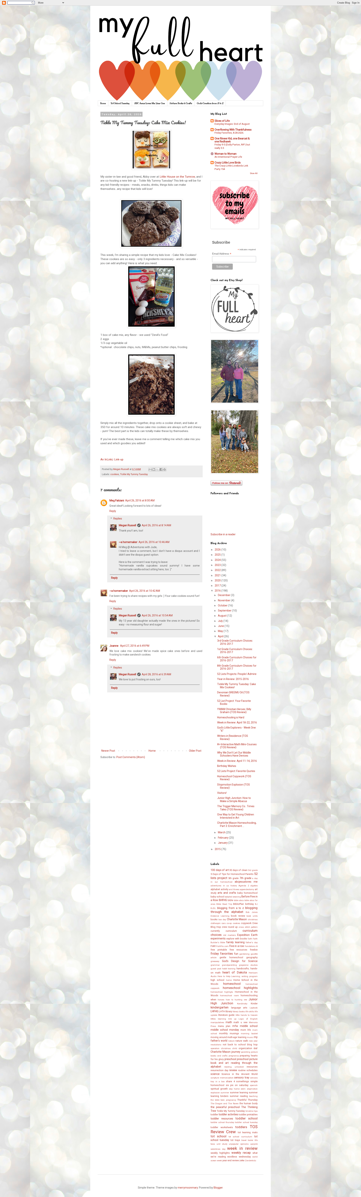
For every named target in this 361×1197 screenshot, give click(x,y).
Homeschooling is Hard (230, 717)
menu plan (224, 1026)
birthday (249, 904)
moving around (219, 1037)
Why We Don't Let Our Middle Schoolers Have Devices (234, 754)
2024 (218, 559)
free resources (238, 949)
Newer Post (108, 750)
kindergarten (219, 1007)
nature (231, 1041)
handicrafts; (243, 968)
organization (245, 1048)
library (228, 1011)
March (222, 832)
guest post (216, 968)
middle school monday (225, 1029)
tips (256, 1111)
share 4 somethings (237, 1081)
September (225, 610)
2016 (218, 590)
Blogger (218, 1187)
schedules (252, 1070)
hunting (238, 1000)
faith (250, 939)
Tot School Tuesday (120, 103)
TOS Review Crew (234, 1129)
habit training (229, 968)
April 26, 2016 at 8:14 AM (156, 525)
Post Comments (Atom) (130, 757)
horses (221, 1000)
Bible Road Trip (224, 904)
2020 (218, 580)
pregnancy (234, 1056)
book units (252, 916)
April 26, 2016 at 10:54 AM (157, 615)
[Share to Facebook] (161, 469)
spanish (254, 1085)
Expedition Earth (247, 934)
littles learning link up (224, 1019)
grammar (215, 965)
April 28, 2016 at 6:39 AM (156, 674)
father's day (252, 942)
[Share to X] (157, 469)
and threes (234, 889)
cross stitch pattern (248, 927)
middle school (249, 1025)
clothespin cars (218, 923)
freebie (254, 949)
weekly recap (241, 1152)
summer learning (239, 1092)
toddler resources (222, 1118)
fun (236, 953)
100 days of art (220, 870)
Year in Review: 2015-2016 (233, 679)
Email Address (221, 254)
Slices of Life (222, 120)
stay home (234, 1089)
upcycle (254, 1144)
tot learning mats (248, 1132)
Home (103, 103)
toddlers (241, 1127)
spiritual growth (219, 1088)
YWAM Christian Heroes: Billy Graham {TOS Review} (234, 711)
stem (243, 1089)
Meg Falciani (116, 500)
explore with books (236, 938)
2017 (218, 585)
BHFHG (223, 900)
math (229, 1022)
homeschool (232, 984)
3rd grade (253, 870)
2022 (218, 570)
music (250, 1037)
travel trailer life (249, 1140)
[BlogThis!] (154, 469)
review (233, 1070)
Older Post (195, 750)
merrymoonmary (188, 1187)
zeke (241, 1160)
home (229, 980)
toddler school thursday (222, 1122)
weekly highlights (220, 1152)
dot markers (229, 935)
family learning (235, 942)
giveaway (215, 961)
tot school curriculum (240, 1136)
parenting (245, 1052)
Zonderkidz (250, 1160)
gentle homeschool (231, 957)
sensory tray (241, 1077)
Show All (254, 173)
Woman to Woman (226, 153)
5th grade (233, 878)
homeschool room (229, 995)
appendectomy (247, 889)
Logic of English (248, 1019)
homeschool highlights (240, 988)
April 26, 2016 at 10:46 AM (154, 542)
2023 (218, 565)
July (220, 620)
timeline (249, 1111)
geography (252, 957)
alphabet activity (219, 889)
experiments (218, 938)
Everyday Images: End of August (232, 123)
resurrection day (219, 1070)
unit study (222, 1144)
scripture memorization (222, 1078)
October (223, 605)
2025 (218, 554)
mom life (245, 1029)
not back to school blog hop (240, 1044)
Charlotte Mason (237, 919)
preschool (230, 1059)
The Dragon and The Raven (225, 1103)
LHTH (222, 1011)
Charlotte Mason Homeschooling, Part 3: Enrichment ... (236, 824)
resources (252, 1066)
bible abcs (239, 900)
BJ (256, 904)
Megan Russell (127, 525)
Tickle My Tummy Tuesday (134, 474)
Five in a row (236, 946)
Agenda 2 (243, 885)
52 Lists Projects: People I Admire (236, 673)
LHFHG (214, 1011)
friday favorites (222, 953)
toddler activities (228, 1114)
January (223, 842)
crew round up (230, 927)
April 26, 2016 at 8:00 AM (140, 500)
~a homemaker (128, 542)
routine (242, 1070)
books (214, 919)
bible (230, 900)
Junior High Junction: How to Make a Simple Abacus (234, 799)
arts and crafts (227, 892)
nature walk (241, 1040)
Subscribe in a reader (223, 534)
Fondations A (251, 946)
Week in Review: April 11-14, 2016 (237, 760)
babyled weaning (233, 897)
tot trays (235, 1140)
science (215, 1073)
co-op (229, 923)
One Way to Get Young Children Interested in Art (235, 816)
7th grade (245, 878)
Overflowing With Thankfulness (233, 129)
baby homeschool (247, 892)
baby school (217, 896)
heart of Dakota (234, 972)
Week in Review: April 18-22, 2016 (237, 722)
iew (245, 1000)
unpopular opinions (239, 1144)
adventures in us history (224, 885)
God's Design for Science (240, 961)
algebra (254, 885)
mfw (235, 1025)
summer (225, 1092)
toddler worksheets (222, 1127)
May (221, 631)
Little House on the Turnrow (177, 176)
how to (229, 1000)
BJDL (213, 908)
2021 (218, 575)
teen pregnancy (228, 1100)
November (224, 600)
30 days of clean (238, 870)
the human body (249, 1103)
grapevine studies (248, 965)
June (221, 625)
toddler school (246, 1118)
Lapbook (254, 1008)
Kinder (254, 1003)
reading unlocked (234, 1067)
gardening (244, 954)
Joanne (114, 645)
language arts (239, 1007)
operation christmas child (224, 1048)
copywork (246, 923)
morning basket (249, 1033)
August (222, 615)
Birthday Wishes (226, 765)
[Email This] (150, 469)
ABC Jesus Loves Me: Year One (149, 103)
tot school (218, 1136)
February (223, 837)
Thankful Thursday (247, 1099)
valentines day (218, 1149)
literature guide (226, 1015)
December (224, 595)
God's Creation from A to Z (210, 103)
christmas (253, 919)
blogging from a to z (230, 908)
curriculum (231, 930)
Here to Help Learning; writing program (238, 976)
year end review (230, 1160)
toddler (214, 1114)
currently (215, 930)
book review (238, 915)
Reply (112, 511)
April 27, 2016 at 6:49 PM (134, 645)
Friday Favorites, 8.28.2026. (229, 132)
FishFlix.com (222, 946)
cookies (114, 474)
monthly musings (229, 1033)
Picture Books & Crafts (181, 103)
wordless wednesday (239, 1156)
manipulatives (217, 1022)
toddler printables (248, 1114)
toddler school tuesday (246, 1122)
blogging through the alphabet (234, 910)
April (221, 636)
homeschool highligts (222, 992)
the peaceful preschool (225, 1107)
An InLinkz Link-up (111, 459)
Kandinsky (242, 1003)
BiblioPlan (238, 904)
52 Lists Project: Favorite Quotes (236, 771)
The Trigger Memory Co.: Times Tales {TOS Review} (235, 808)
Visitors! (222, 792)
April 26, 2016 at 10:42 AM (144, 590)
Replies (117, 518)
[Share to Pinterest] (164, 469)
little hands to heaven (247, 1015)
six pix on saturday (237, 1085)
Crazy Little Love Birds (228, 162)
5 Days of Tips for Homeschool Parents (232, 874)
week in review (242, 1148)
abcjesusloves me (246, 881)
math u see (240, 1022)
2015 (218, 849)
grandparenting (229, 965)
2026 (218, 549)
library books (239, 1011)
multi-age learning (236, 1037)
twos (213, 1144)
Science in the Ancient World (239, 1074)
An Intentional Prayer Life (228, 156)
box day (222, 919)
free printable (219, 949)
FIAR (213, 946)
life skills (249, 1011)
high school (217, 980)
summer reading (239, 1096)
